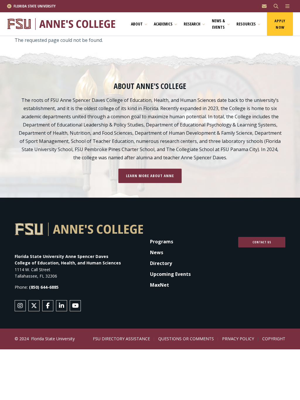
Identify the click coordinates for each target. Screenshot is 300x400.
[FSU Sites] (287, 6)
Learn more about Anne (150, 175)
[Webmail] (264, 6)
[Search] (276, 6)
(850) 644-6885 (44, 287)
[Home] (63, 24)
